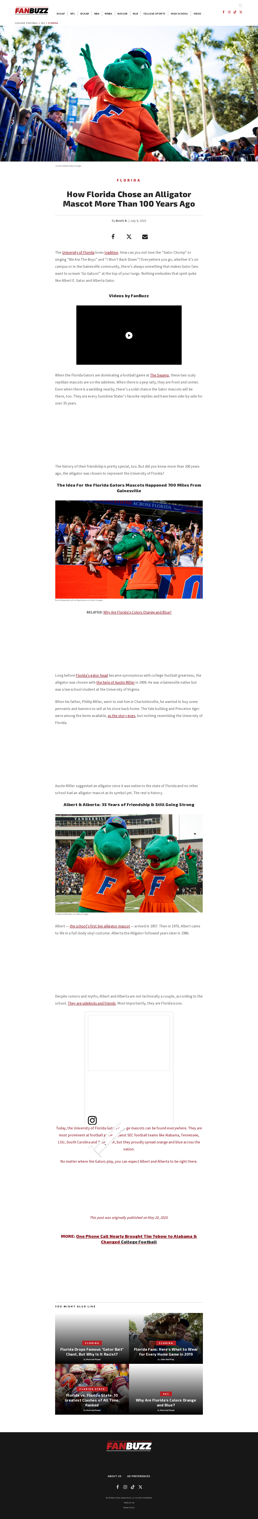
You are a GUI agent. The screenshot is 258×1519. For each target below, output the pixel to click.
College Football (26, 23)
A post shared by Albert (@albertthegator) (115, 1137)
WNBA (108, 13)
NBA (96, 13)
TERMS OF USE (129, 1503)
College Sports (154, 13)
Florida (53, 23)
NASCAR (122, 13)
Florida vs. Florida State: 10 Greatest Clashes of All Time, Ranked (92, 1400)
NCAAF (61, 13)
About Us (115, 1476)
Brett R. (122, 221)
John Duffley (167, 1359)
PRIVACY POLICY (129, 1508)
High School (179, 13)
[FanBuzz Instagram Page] (229, 12)
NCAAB (84, 13)
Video (197, 13)
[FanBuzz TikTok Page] (235, 12)
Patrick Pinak (93, 1359)
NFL (72, 13)
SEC (43, 23)
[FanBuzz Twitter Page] (241, 12)
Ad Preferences (138, 1476)
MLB (135, 13)
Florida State (92, 1389)
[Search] (240, 5)
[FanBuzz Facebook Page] (223, 12)
